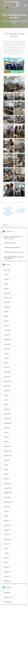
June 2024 (6, 358)
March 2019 (6, 567)
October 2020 (7, 497)
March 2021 (6, 478)
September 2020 (8, 502)
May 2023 (6, 404)
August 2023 (7, 390)
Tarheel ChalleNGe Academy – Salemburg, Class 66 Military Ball (14, 257)
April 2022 (6, 441)
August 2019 (7, 543)
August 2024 (7, 348)
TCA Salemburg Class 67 (9, 242)
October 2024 (7, 344)
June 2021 (6, 465)
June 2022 (6, 432)
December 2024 (7, 339)
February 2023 (7, 413)
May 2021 (6, 469)
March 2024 (6, 367)
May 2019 (6, 557)
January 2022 (7, 446)
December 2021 (7, 451)
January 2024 (7, 376)
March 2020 (6, 520)
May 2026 (6, 283)
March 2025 (6, 325)
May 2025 (6, 316)
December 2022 (7, 423)
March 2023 (6, 409)
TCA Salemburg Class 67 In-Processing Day (14, 252)
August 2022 (7, 427)
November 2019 (7, 530)
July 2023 (6, 395)
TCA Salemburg (7, 601)
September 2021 (8, 455)
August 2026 (7, 270)
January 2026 (7, 293)
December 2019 (7, 525)
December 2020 (7, 488)
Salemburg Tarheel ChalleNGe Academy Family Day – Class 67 (13, 237)
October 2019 (7, 534)
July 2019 (6, 548)
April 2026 (6, 288)
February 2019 (7, 571)
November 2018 (7, 581)
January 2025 (7, 335)
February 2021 (7, 483)
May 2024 (6, 362)
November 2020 (7, 492)
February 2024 (7, 372)
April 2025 (6, 321)
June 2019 (6, 553)
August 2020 (7, 506)
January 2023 (7, 418)
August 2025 (7, 307)
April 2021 (6, 474)
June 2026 (6, 279)
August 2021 (7, 460)
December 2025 (7, 297)
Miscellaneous (7, 592)
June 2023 (6, 400)
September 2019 (8, 539)
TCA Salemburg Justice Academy (12, 247)
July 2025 (6, 311)
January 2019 (7, 576)
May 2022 (6, 437)
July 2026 (6, 274)
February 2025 (7, 330)
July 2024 (6, 353)
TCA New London (8, 597)
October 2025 (7, 302)
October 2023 (7, 386)
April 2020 (6, 516)
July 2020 (6, 511)
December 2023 (7, 381)
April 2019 (6, 562)
